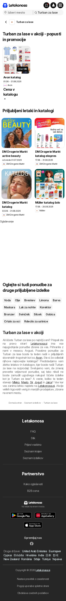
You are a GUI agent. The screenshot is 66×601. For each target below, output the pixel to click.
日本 (48, 555)
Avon (39, 357)
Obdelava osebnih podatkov (33, 592)
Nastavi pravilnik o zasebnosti (33, 578)
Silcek (38, 314)
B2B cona (33, 491)
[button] (53, 5)
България (55, 551)
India (41, 555)
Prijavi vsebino (32, 444)
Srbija (37, 559)
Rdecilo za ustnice (36, 321)
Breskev (29, 300)
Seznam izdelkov (33, 458)
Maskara (9, 307)
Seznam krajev (33, 451)
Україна (57, 559)
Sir (31, 382)
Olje (17, 300)
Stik (33, 438)
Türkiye (46, 559)
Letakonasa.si (43, 570)
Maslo (24, 382)
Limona (44, 300)
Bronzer (9, 314)
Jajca (49, 382)
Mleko (16, 382)
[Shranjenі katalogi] (46, 5)
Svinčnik (24, 314)
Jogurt (38, 382)
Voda (7, 300)
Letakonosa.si (39, 343)
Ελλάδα (19, 555)
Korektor (45, 307)
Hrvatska (31, 555)
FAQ (33, 431)
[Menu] (60, 5)
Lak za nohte (27, 307)
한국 (55, 555)
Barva (56, 300)
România (26, 559)
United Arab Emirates (34, 551)
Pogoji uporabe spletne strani (33, 585)
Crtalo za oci (12, 321)
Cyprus (8, 555)
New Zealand (11, 559)
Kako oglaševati (32, 484)
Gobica (50, 314)
